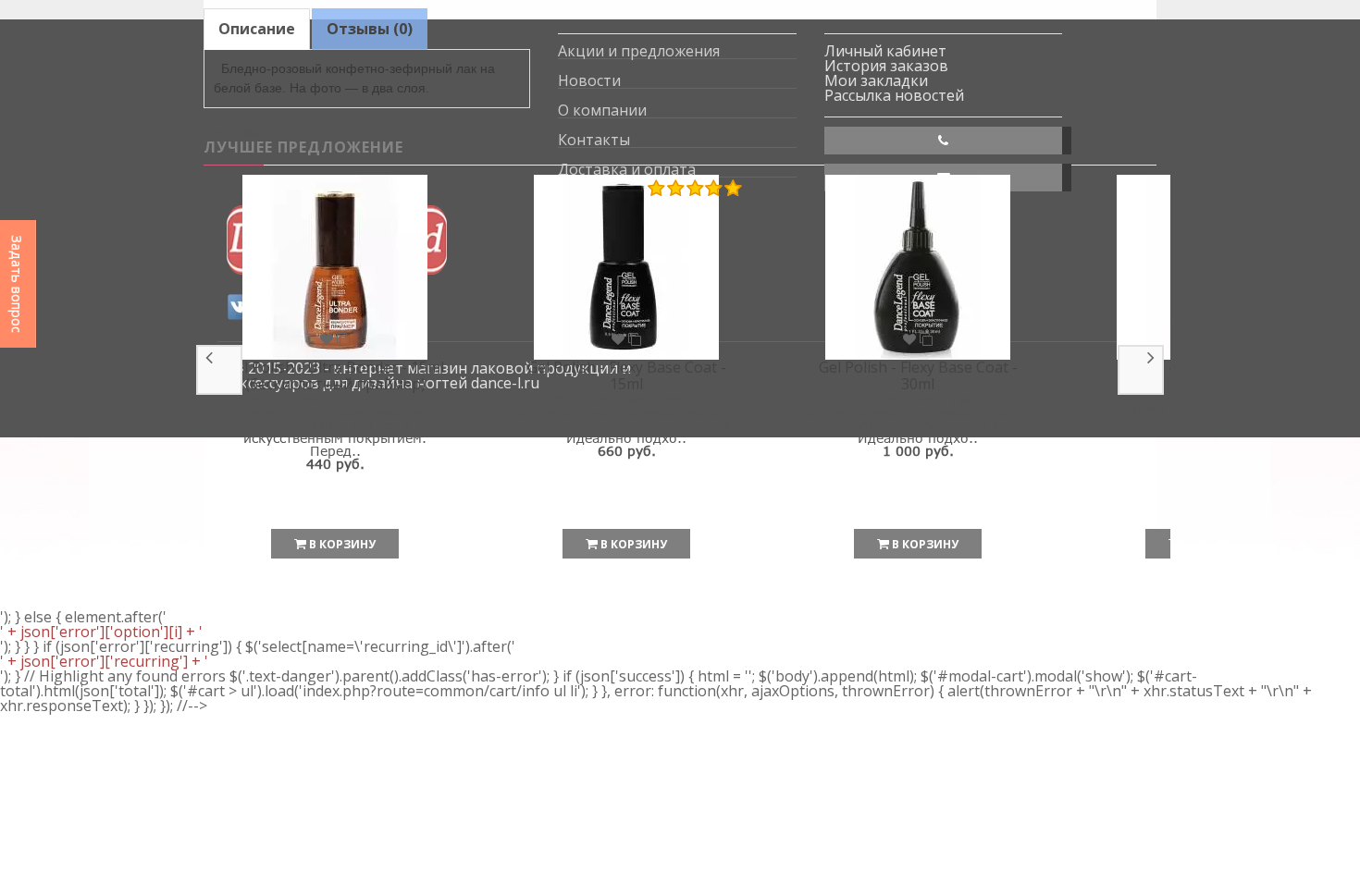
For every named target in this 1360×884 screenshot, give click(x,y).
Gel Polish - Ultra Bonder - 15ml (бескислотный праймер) (335, 375)
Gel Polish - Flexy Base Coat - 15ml (626, 375)
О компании (602, 110)
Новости (589, 81)
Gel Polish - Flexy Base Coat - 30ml (918, 375)
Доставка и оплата (627, 170)
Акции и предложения (639, 51)
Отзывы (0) (370, 28)
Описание (256, 28)
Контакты (594, 140)
